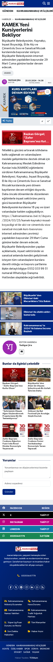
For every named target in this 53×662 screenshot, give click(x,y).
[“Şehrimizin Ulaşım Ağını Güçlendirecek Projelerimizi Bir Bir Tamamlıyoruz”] (14, 402)
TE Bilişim (33, 658)
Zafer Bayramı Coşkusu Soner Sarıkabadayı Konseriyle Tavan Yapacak (36, 444)
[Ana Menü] (48, 3)
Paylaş (9, 121)
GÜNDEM (7, 11)
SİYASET (18, 652)
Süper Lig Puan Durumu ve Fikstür (13, 624)
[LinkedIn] (31, 587)
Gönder (9, 492)
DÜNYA (35, 649)
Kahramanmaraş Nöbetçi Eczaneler (13, 602)
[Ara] (44, 3)
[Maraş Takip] (13, 4)
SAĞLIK (26, 652)
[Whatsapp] (37, 587)
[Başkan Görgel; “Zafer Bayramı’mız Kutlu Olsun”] (14, 375)
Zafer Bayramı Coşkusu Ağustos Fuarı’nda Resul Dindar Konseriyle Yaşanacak (12, 444)
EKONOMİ (44, 649)
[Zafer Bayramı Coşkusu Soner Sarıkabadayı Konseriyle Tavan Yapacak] (39, 430)
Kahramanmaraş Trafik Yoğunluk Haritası (37, 613)
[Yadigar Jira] (10, 347)
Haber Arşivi (37, 631)
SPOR (27, 649)
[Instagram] (26, 587)
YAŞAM (35, 652)
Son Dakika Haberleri (11, 633)
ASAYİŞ (5, 649)
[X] (16, 587)
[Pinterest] (21, 587)
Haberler (6, 19)
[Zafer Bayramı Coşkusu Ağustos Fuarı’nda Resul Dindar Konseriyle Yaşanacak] (14, 430)
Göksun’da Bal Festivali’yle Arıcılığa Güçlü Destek (38, 413)
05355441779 (28, 576)
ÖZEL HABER (17, 649)
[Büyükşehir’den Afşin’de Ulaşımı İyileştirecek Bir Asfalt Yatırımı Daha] (39, 375)
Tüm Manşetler (38, 622)
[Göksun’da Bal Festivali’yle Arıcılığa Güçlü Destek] (39, 402)
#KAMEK (7, 73)
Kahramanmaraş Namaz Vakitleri (14, 612)
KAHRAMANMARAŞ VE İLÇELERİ (35, 11)
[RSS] (42, 587)
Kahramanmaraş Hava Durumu (37, 602)
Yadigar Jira (25, 345)
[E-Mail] (21, 351)
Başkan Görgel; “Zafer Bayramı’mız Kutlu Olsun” (13, 385)
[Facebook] (10, 587)
